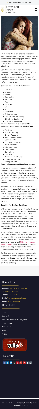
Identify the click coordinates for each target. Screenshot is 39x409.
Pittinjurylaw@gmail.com (16, 298)
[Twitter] (11, 362)
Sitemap (5, 330)
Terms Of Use (7, 327)
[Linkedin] (7, 362)
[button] (36, 9)
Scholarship (6, 316)
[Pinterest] (17, 362)
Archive (4, 334)
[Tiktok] (30, 362)
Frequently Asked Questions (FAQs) (14, 320)
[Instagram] (14, 362)
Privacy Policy (7, 323)
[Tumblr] (27, 362)
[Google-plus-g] (21, 362)
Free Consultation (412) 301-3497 (20, 3)
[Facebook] (4, 362)
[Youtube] (24, 362)
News (4, 312)
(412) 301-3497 (15, 295)
